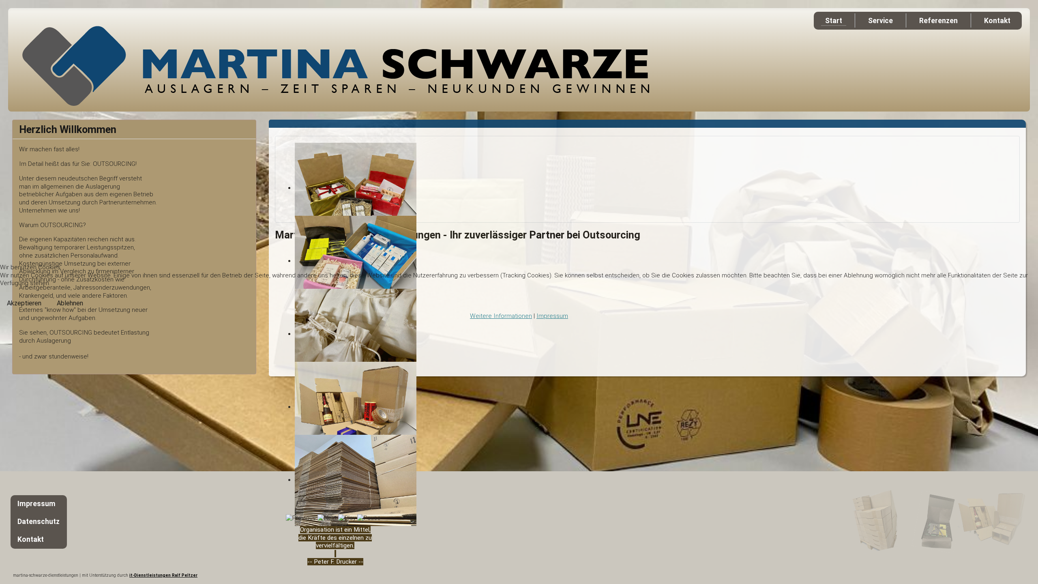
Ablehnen (70, 303)
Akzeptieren (24, 303)
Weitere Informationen (501, 316)
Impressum (552, 316)
